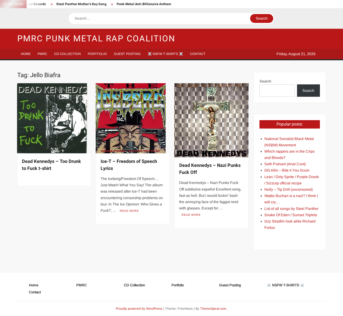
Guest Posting (127, 54)
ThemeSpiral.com (213, 308)
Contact (198, 54)
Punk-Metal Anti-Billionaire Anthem (144, 4)
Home (26, 54)
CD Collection (67, 54)
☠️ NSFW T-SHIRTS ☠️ (165, 54)
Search (265, 81)
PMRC (42, 54)
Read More (129, 210)
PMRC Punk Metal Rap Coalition (96, 38)
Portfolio (97, 54)
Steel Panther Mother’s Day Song (81, 4)
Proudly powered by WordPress (139, 308)
